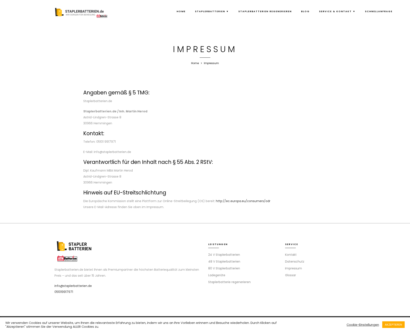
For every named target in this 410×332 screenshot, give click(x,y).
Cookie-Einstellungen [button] (363, 325)
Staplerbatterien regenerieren (265, 11)
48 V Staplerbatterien (224, 261)
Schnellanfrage (378, 11)
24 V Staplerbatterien (224, 255)
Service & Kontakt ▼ (337, 11)
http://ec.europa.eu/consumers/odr (243, 201)
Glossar (290, 275)
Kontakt (291, 255)
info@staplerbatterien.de (73, 286)
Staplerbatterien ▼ (212, 11)
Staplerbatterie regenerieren (229, 282)
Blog (305, 11)
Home (181, 11)
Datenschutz (294, 261)
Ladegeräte (216, 275)
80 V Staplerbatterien (224, 268)
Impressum (293, 268)
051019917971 (63, 292)
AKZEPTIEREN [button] (393, 325)
